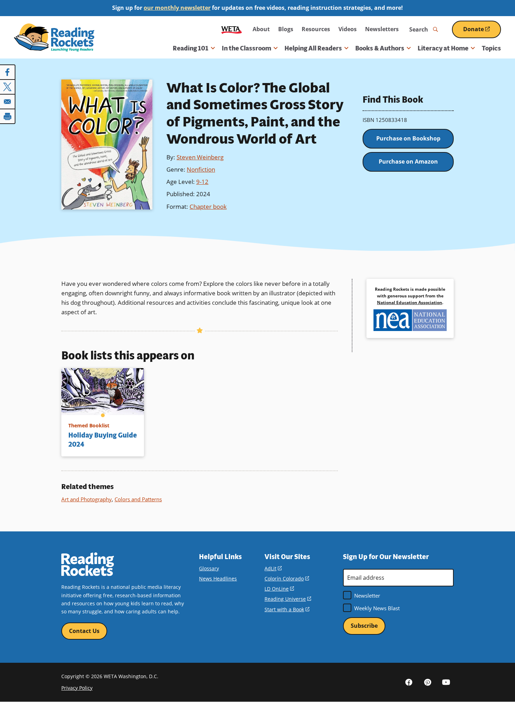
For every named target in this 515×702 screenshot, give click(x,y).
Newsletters (382, 29)
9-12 (202, 182)
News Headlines (218, 578)
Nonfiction (201, 169)
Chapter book (208, 206)
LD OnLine (279, 588)
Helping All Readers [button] (313, 48)
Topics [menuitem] (491, 48)
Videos (347, 29)
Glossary (209, 568)
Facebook (409, 682)
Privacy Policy (76, 687)
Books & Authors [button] (379, 48)
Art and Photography (86, 499)
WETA (231, 29)
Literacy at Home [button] (443, 48)
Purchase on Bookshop (408, 138)
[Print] (7, 116)
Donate (482, 31)
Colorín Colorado (287, 578)
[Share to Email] (7, 101)
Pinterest (427, 682)
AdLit (273, 568)
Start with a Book (287, 609)
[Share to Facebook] (7, 72)
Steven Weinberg (200, 157)
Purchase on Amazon (408, 161)
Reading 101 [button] (190, 48)
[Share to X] (7, 87)
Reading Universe (288, 599)
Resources (316, 29)
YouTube (446, 682)
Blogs (285, 29)
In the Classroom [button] (246, 48)
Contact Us (84, 631)
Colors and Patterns (138, 499)
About (261, 29)
